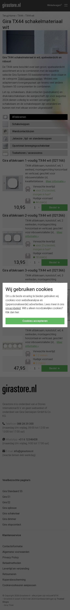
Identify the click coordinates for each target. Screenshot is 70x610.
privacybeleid (13, 308)
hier (17, 312)
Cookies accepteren (35, 320)
